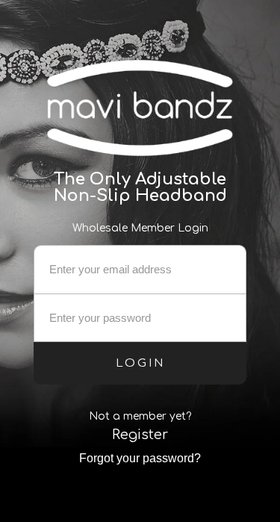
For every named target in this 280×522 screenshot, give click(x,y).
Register (140, 434)
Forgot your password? (140, 458)
